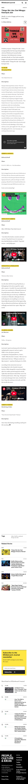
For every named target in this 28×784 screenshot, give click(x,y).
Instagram (19, 757)
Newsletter (19, 767)
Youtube (18, 764)
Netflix (16, 536)
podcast (20, 536)
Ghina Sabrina (7, 22)
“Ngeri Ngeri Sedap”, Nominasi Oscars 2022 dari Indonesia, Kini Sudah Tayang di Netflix (18, 588)
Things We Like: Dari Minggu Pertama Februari (18, 550)
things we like (15, 537)
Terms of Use (4, 776)
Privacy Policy (4, 779)
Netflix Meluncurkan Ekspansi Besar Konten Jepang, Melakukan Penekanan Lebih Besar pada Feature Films (17, 564)
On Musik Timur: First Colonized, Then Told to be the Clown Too (20, 690)
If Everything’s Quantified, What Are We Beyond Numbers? (20, 740)
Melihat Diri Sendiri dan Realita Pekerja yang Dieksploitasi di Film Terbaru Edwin (20, 729)
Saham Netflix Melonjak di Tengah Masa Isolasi (18, 574)
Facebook (19, 760)
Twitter (18, 762)
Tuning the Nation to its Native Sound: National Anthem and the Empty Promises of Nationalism (20, 717)
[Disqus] (14, 471)
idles (12, 536)
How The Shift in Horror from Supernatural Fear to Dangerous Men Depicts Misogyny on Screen (20, 703)
